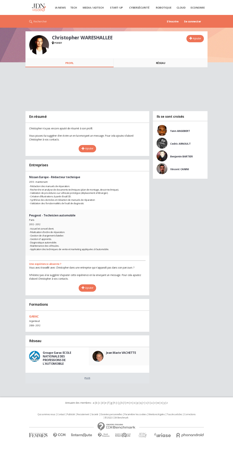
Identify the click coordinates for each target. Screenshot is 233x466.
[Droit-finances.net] (104, 435)
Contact (61, 414)
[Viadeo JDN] (143, 435)
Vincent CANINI (179, 169)
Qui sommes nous (46, 414)
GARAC (34, 316)
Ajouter (197, 38)
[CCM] (59, 435)
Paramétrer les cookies (135, 414)
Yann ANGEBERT (180, 131)
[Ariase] (162, 435)
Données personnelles (111, 414)
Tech (73, 7)
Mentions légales (157, 414)
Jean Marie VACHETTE (121, 353)
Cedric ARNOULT (180, 143)
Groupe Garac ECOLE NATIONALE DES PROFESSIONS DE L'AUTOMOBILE (57, 358)
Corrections (189, 414)
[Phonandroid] (190, 435)
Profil (69, 63)
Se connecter (192, 21)
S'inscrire (173, 21)
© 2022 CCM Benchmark (116, 417)
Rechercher (40, 21)
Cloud (181, 7)
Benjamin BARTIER (181, 156)
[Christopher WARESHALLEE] (39, 45)
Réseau (160, 63)
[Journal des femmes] (38, 435)
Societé (94, 414)
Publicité (71, 414)
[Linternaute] (81, 435)
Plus (87, 378)
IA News (60, 7)
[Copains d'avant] (123, 435)
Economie (198, 7)
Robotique (163, 7)
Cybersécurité (139, 7)
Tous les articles (174, 414)
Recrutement (83, 414)
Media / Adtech (93, 7)
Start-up (116, 7)
